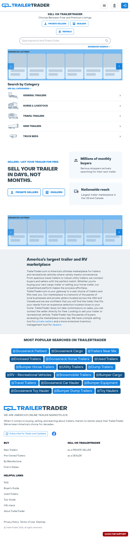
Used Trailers (11, 494)
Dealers (81, 23)
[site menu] (104, 5)
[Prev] (11, 66)
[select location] (114, 5)
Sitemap (40, 522)
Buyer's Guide (11, 488)
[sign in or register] (124, 5)
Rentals (67, 31)
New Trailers (11, 450)
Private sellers (57, 23)
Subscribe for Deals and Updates (28, 433)
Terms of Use (27, 522)
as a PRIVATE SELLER (79, 450)
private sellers (44, 321)
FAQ (6, 482)
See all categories (18, 88)
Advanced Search (98, 46)
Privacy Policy (11, 522)
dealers (56, 324)
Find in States (11, 467)
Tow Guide (10, 499)
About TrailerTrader (14, 511)
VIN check (9, 505)
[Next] (119, 66)
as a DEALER (75, 455)
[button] (114, 5)
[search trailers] (106, 40)
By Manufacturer (13, 461)
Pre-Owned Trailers (14, 455)
